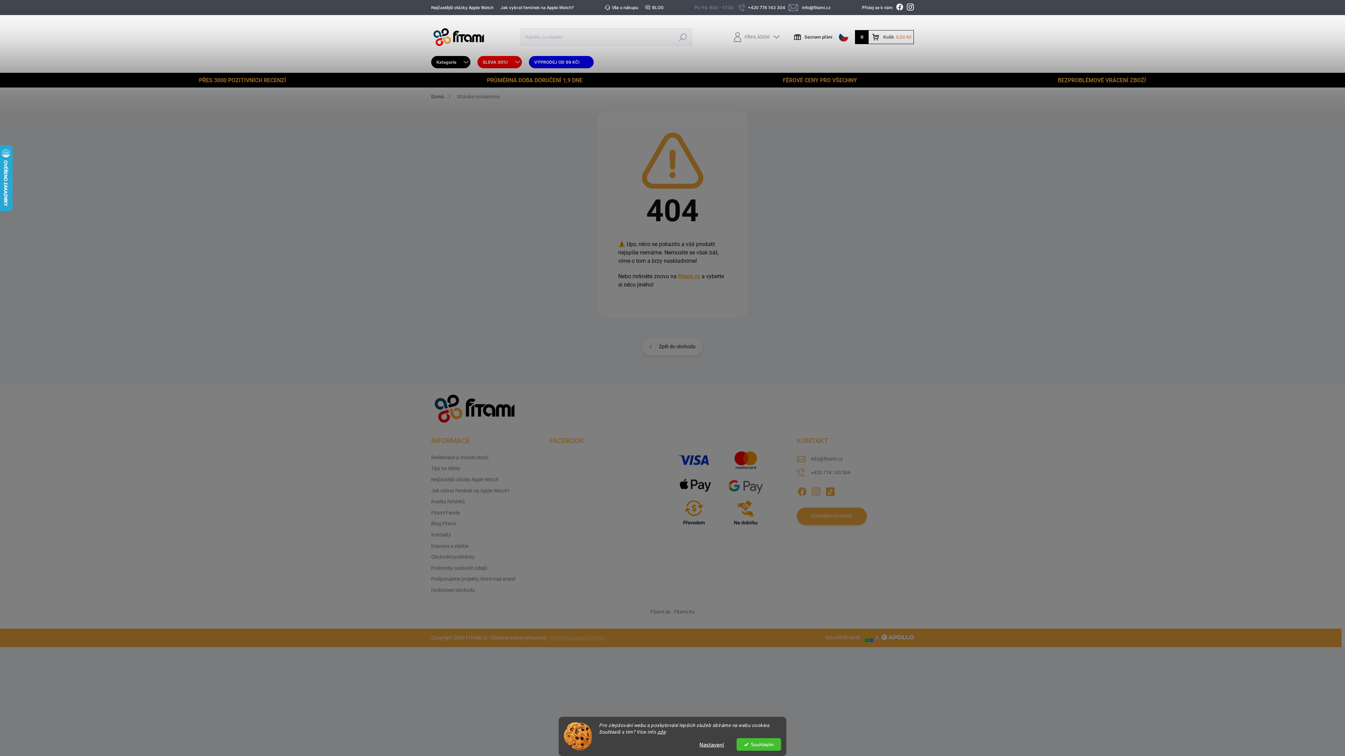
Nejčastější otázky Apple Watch (462, 7)
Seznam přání (818, 37)
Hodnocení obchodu (453, 590)
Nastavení (711, 744)
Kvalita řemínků (448, 501)
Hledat (683, 37)
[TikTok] (830, 490)
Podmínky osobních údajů (459, 568)
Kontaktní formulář (832, 516)
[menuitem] (450, 62)
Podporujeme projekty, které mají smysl (473, 579)
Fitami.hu (684, 612)
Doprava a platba (450, 546)
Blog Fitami (443, 523)
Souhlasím (762, 744)
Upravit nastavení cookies (577, 637)
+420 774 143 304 (830, 472)
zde (661, 732)
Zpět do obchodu (677, 346)
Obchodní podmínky (453, 557)
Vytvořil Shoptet (842, 637)
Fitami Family (445, 513)
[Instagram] (816, 490)
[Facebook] (802, 490)
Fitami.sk (660, 612)
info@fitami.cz (827, 459)
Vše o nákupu (625, 7)
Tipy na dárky (445, 468)
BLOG (658, 7)
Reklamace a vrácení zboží (459, 457)
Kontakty (441, 535)
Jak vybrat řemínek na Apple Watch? (537, 7)
